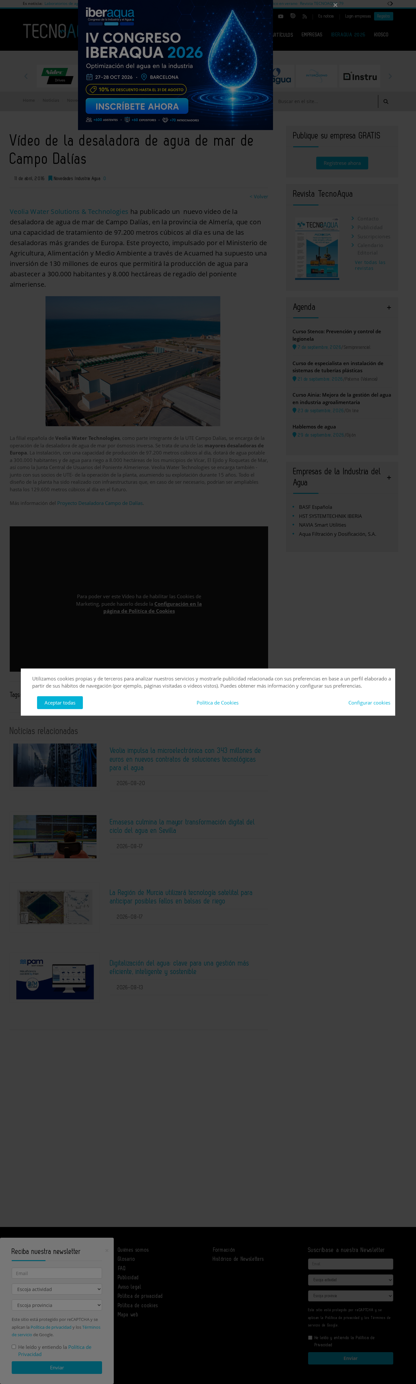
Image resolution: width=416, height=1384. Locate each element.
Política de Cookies (218, 702)
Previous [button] (26, 76)
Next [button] (390, 76)
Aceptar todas (60, 702)
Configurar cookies (369, 702)
